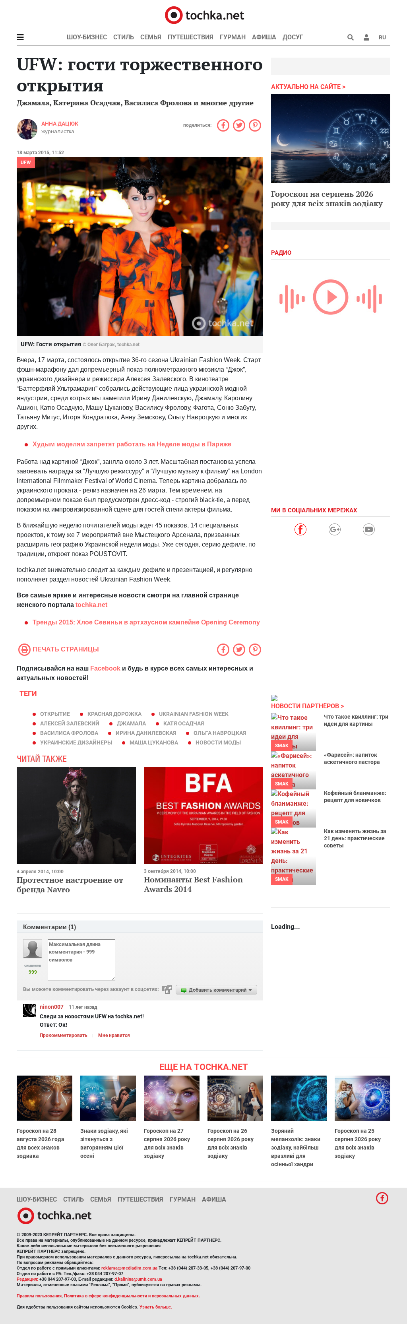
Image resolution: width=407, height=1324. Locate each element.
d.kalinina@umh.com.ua (138, 1279)
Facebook (105, 668)
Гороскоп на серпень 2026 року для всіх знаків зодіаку (327, 198)
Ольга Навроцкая (220, 733)
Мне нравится (114, 1035)
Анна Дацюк (59, 123)
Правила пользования (39, 1296)
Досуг (293, 37)
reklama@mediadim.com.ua (129, 1268)
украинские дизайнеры (76, 742)
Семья (150, 37)
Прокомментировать (63, 1035)
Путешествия (190, 37)
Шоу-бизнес (87, 37)
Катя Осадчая (183, 723)
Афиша (264, 37)
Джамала (131, 723)
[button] (366, 37)
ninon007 (52, 1007)
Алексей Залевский (69, 723)
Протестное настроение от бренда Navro (70, 884)
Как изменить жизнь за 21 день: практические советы (355, 838)
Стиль (123, 37)
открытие (55, 714)
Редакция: (27, 1279)
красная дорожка (114, 714)
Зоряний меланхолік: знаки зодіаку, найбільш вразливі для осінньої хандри (295, 1147)
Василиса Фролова (69, 733)
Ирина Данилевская (146, 733)
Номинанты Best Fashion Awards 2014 (193, 884)
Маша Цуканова (154, 742)
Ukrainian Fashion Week (194, 714)
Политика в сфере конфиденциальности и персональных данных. (132, 1296)
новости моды (218, 742)
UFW (26, 162)
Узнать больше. (156, 1307)
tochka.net (91, 604)
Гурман (233, 37)
